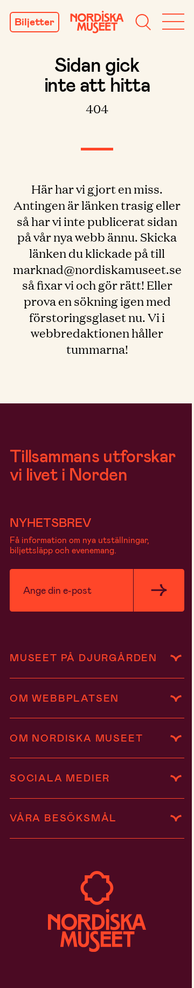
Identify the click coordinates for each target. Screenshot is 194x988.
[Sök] (143, 22)
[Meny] (173, 22)
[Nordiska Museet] (97, 22)
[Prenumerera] (159, 590)
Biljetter (34, 22)
